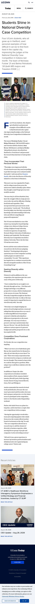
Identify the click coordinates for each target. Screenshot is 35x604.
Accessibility (17, 576)
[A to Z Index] (32, 2)
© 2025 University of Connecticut (17, 570)
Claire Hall (18, 18)
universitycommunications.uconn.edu (17, 557)
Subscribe (17, 562)
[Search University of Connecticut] (29, 2)
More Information (10, 601)
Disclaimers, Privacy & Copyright (17, 573)
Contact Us (13, 559)
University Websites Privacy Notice (13, 596)
